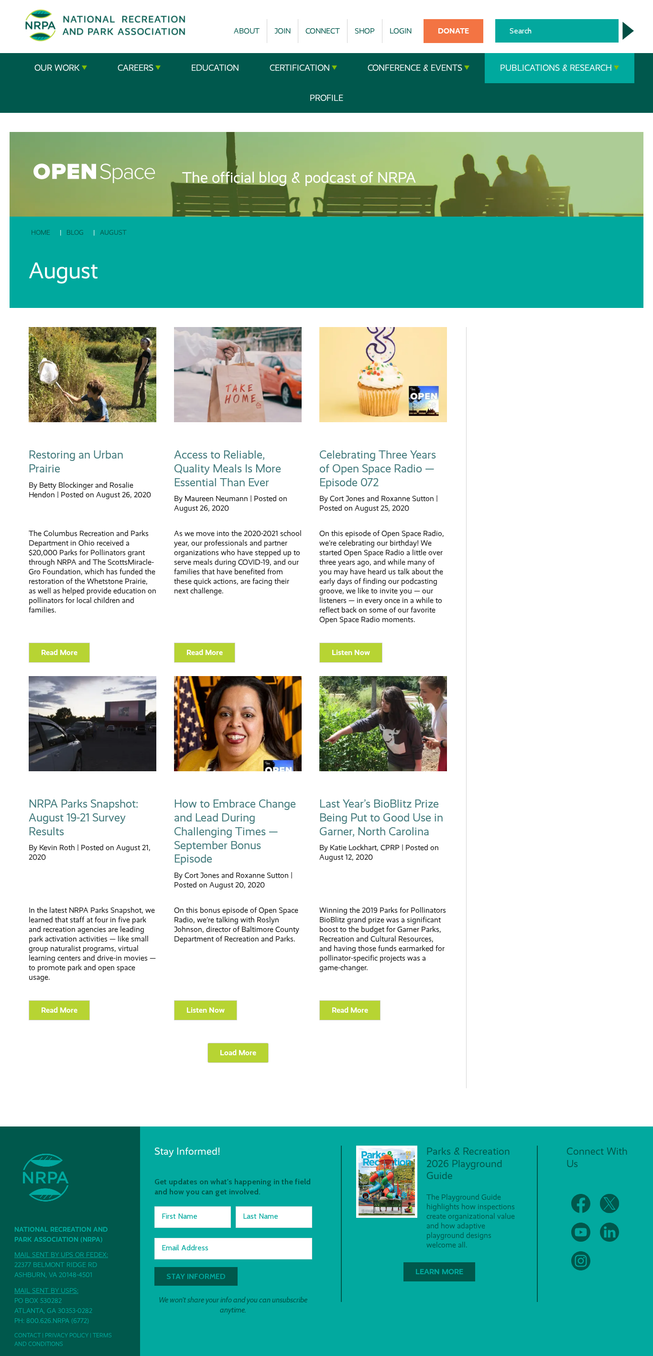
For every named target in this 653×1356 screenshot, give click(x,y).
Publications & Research (556, 68)
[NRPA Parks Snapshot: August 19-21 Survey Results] (92, 769)
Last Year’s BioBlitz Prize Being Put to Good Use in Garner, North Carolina (381, 817)
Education (215, 68)
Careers (135, 68)
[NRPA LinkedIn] (609, 1232)
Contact (27, 1335)
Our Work (57, 68)
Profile (326, 98)
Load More (238, 1052)
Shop (365, 30)
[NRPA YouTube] (581, 1232)
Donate (453, 30)
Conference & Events (415, 68)
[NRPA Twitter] (609, 1203)
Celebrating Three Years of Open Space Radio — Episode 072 (377, 468)
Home (40, 232)
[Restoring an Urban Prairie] (92, 420)
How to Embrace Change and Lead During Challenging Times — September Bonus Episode (235, 831)
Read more (59, 652)
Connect (322, 30)
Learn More (439, 1271)
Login (401, 30)
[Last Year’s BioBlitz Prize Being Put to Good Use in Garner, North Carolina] (383, 769)
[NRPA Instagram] (581, 1261)
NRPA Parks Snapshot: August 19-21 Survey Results (83, 817)
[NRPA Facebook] (581, 1203)
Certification (300, 68)
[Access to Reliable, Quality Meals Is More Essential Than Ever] (238, 420)
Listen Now (351, 652)
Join (282, 30)
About (247, 30)
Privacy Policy (66, 1335)
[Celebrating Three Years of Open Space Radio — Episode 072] (383, 420)
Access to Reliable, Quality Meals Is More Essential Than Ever (227, 468)
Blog (75, 232)
